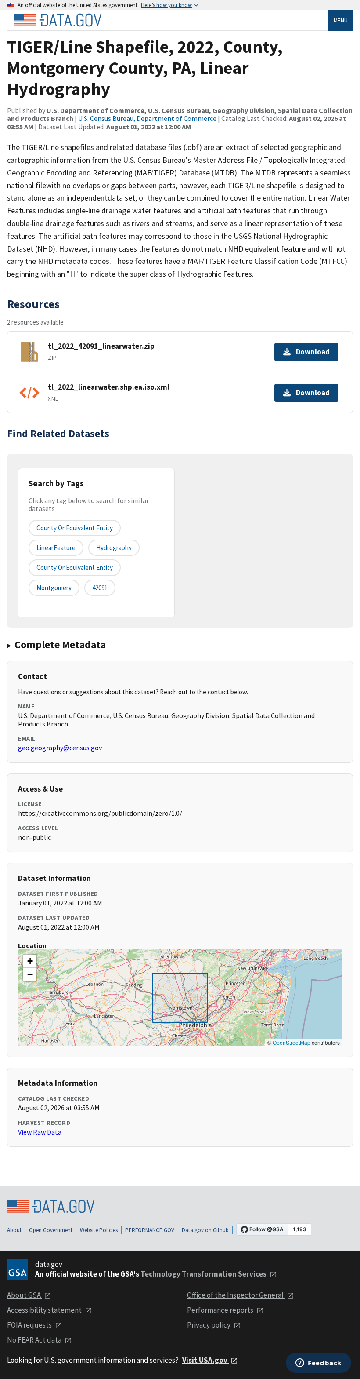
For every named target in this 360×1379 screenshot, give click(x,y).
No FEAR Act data (35, 1340)
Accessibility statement (45, 1310)
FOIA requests (30, 1325)
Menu (341, 20)
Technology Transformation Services (204, 1274)
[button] (29, 961)
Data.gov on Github (205, 1230)
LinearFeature (56, 548)
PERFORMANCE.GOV (149, 1230)
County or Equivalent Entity (74, 567)
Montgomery (54, 588)
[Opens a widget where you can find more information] (318, 1364)
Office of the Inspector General (236, 1295)
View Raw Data (39, 1131)
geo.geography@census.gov (60, 747)
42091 (100, 588)
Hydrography (114, 548)
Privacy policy (209, 1325)
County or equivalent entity (74, 528)
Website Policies (99, 1230)
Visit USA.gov (205, 1360)
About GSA (24, 1295)
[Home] (58, 20)
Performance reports (221, 1310)
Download (313, 352)
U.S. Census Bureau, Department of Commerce (147, 118)
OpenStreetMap (291, 1042)
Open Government (50, 1230)
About (14, 1230)
